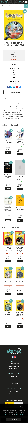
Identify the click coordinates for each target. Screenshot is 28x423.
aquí (6, 414)
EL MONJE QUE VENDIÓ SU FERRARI (20, 177)
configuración (19, 414)
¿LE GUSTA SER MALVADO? (8, 175)
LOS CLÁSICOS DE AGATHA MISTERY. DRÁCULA (8, 248)
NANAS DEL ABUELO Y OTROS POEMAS (20, 142)
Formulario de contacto (14, 368)
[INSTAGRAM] (15, 357)
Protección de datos (14, 381)
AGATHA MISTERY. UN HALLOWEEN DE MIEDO (20, 280)
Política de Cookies (14, 383)
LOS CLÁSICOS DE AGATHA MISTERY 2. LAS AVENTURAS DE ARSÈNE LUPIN (19, 248)
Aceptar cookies (14, 419)
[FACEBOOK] (13, 357)
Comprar (8, 152)
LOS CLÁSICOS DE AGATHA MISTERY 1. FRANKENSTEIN (20, 313)
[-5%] (8, 134)
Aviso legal (14, 376)
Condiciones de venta (14, 378)
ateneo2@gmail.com (14, 366)
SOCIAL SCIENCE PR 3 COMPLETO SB (8, 141)
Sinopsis (7, 99)
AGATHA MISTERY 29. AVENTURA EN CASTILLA (8, 280)
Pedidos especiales (14, 393)
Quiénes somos (14, 391)
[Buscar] (26, 6)
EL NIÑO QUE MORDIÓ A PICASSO (19, 208)
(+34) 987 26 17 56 (14, 364)
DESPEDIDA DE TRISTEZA (8, 207)
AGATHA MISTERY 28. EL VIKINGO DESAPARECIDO (8, 313)
